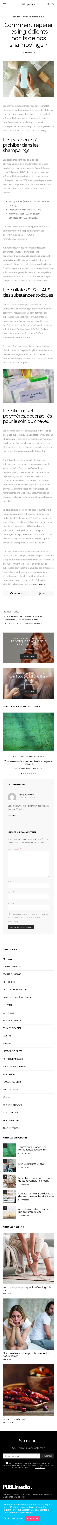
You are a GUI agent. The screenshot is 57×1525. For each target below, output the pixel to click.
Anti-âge (7, 959)
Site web (11, 903)
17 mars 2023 (23, 1215)
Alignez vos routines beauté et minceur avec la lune (34, 1210)
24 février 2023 (9, 1423)
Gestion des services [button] (13, 1518)
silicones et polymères (28, 620)
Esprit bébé (8, 1013)
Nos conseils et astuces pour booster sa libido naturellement (27, 1354)
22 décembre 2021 (28, 52)
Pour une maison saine (14, 1066)
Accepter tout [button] (32, 1518)
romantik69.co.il (27, 794)
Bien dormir (9, 982)
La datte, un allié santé (15, 1419)
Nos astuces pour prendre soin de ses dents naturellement (35, 1179)
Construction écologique (17, 997)
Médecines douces (12, 1051)
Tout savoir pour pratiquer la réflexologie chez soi (28, 1289)
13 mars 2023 (8, 1294)
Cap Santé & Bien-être (21, 769)
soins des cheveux (13, 623)
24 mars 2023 (23, 1200)
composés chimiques (13, 616)
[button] (53, 4)
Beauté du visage (12, 974)
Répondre (12, 815)
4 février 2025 (39, 769)
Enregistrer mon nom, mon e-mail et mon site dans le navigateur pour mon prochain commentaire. (28, 917)
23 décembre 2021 (28, 685)
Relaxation (9, 1074)
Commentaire (13, 849)
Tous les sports (11, 1128)
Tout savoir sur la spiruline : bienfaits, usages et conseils (28, 762)
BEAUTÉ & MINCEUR (20, 17)
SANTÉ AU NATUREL (12, 1090)
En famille (8, 1005)
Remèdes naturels (36, 757)
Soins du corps (11, 1113)
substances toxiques (33, 623)
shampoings (39, 584)
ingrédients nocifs (34, 616)
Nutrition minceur (13, 1059)
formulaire (40, 1468)
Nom (10, 881)
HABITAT (7, 1036)
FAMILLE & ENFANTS (12, 1020)
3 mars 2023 (8, 1359)
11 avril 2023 (23, 1167)
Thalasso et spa (11, 1120)
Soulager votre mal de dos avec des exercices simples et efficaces (36, 1195)
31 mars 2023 (23, 1184)
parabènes (10, 620)
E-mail (11, 892)
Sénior (6, 1097)
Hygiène (7, 1043)
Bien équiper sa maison (15, 989)
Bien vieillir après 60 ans (30, 1164)
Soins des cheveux (36, 17)
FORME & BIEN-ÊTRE (12, 1028)
